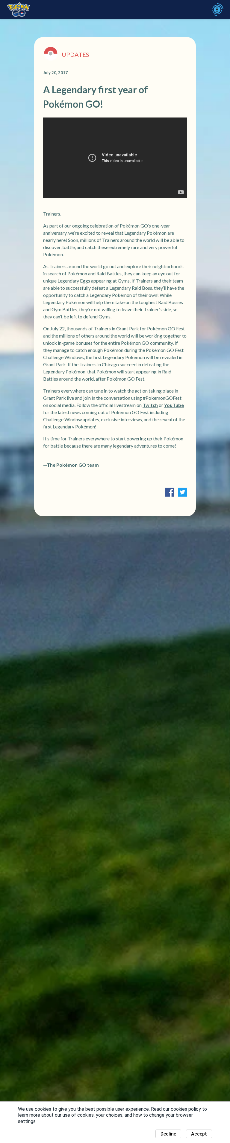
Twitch (150, 405)
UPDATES (75, 54)
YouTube (174, 405)
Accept (199, 1134)
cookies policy (186, 1109)
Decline (168, 1134)
